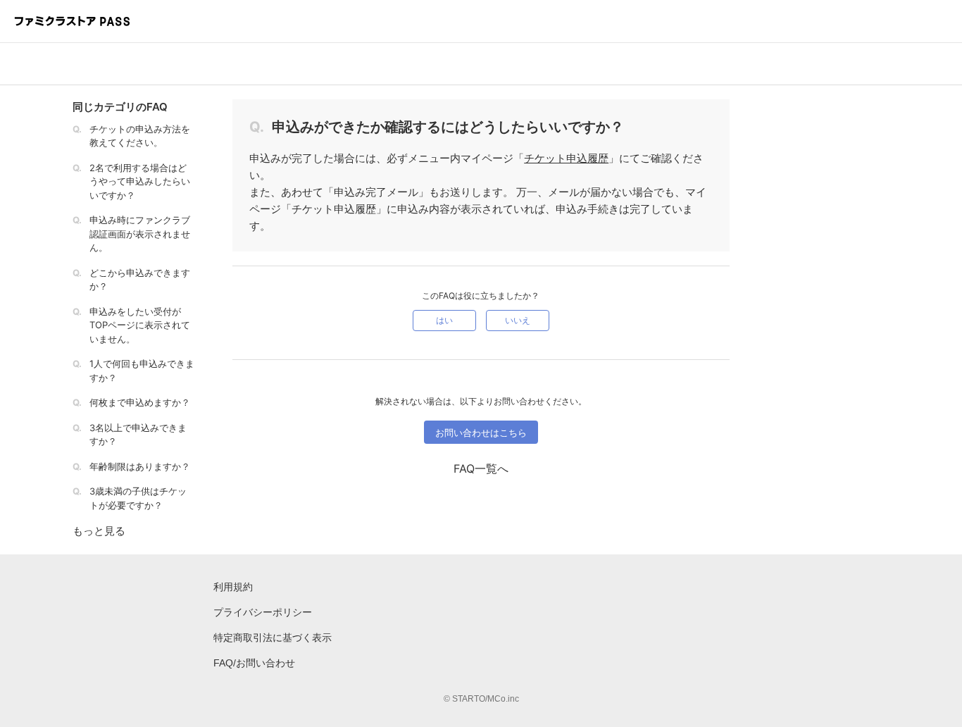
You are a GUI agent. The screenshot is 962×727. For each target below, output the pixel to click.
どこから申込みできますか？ (139, 279)
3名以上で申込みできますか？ (138, 434)
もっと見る (99, 531)
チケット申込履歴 (566, 158)
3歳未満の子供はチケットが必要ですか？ (138, 498)
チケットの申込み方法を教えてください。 (139, 136)
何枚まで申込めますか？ (139, 402)
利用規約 (233, 586)
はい (444, 320)
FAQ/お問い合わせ (254, 663)
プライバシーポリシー (262, 612)
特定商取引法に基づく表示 (272, 637)
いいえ (517, 320)
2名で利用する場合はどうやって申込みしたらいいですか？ (139, 181)
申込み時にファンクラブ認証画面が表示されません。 (139, 233)
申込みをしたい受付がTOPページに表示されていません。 (139, 325)
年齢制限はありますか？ (139, 466)
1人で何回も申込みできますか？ (141, 370)
